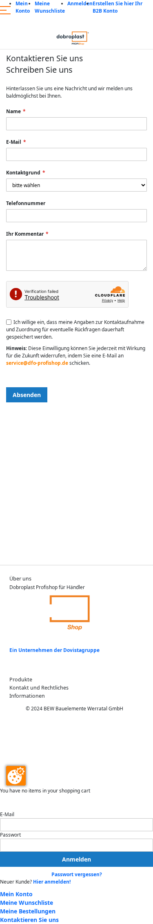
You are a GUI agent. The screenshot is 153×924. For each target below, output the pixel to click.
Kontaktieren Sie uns (29, 920)
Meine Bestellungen (27, 911)
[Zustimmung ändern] (16, 776)
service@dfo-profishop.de (37, 362)
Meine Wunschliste (50, 7)
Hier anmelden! (52, 881)
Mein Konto (23, 7)
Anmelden (80, 3)
